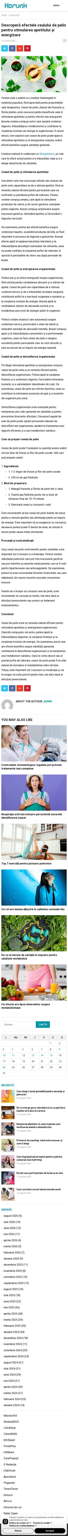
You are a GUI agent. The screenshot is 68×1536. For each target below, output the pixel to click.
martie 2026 (10, 1246)
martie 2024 (10, 1393)
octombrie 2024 (13, 1350)
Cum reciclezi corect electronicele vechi (39, 1189)
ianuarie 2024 (11, 1405)
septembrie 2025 (14, 1283)
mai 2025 (9, 1307)
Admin (47, 701)
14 (42, 1055)
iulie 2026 (9, 1222)
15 (51, 1055)
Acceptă (50, 1530)
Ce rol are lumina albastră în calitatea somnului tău (32, 909)
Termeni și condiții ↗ (42, 1523)
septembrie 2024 (14, 1356)
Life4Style (10, 1427)
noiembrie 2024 (13, 1344)
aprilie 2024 (10, 1386)
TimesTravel (11, 1488)
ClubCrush (9, 1470)
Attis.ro (8, 1501)
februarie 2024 (12, 1399)
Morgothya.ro (47, 153)
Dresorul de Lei (12, 1507)
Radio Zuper (11, 1513)
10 (4, 1055)
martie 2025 (10, 1319)
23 (60, 1061)
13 (33, 1055)
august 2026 (11, 1215)
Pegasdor (9, 1482)
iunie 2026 (10, 1228)
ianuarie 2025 (11, 1332)
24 (4, 1067)
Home (4, 15)
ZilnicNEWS (10, 1434)
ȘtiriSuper (9, 1440)
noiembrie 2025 (13, 1270)
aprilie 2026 (10, 1240)
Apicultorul (10, 1476)
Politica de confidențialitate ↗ (23, 1526)
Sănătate (15, 15)
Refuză (18, 1530)
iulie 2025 (9, 1295)
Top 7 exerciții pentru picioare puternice (26, 863)
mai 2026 (9, 1234)
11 (13, 1055)
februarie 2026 (12, 1252)
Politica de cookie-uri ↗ (20, 1523)
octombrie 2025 (13, 1276)
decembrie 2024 (13, 1338)
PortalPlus (10, 1446)
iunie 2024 (10, 1374)
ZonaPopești (11, 1458)
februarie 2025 (12, 1325)
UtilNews (9, 1452)
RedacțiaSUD (11, 1421)
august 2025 (11, 1289)
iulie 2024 (9, 1368)
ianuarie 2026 (11, 1258)
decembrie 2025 (13, 1264)
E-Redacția (10, 1464)
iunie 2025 (10, 1301)
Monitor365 (10, 1415)
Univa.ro (8, 1495)
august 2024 (11, 1362)
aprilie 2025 (10, 1313)
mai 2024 (9, 1380)
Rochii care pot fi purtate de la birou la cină (40, 1173)
